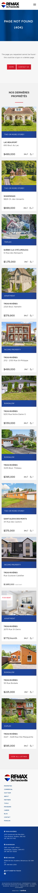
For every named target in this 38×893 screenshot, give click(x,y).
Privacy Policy (14, 886)
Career (6, 810)
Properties (8, 786)
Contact (7, 817)
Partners (7, 799)
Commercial (8, 789)
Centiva (22, 890)
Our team (7, 793)
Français (7, 820)
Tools (6, 803)
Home (11, 67)
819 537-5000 (12, 851)
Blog (6, 813)
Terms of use (24, 886)
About (6, 796)
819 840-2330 (12, 864)
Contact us (23, 67)
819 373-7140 (11, 838)
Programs (7, 806)
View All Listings (19, 756)
